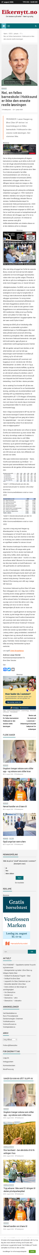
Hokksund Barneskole (13, 710)
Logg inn (6, 1058)
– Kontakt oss (8, 995)
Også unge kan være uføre (14, 841)
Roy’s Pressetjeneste (10, 1016)
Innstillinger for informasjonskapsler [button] (14, 1251)
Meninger (4, 88)
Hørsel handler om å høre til (15, 806)
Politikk (11, 838)
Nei (7, 871)
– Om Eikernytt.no (9, 992)
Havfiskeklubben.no (10, 1013)
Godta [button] (32, 1251)
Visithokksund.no (9, 1021)
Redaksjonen (7, 109)
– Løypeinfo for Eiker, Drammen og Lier (16, 981)
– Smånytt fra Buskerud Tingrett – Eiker (16, 976)
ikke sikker (10, 874)
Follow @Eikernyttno (10, 1045)
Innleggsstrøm (8, 1062)
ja (6, 868)
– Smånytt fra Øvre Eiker (11, 979)
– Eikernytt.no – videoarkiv (12, 1001)
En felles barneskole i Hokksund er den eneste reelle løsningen (11, 721)
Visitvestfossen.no (9, 1024)
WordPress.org (8, 1069)
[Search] (35, 26)
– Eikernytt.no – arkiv (10, 998)
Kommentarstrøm (9, 1065)
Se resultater (19, 883)
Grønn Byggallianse (17, 651)
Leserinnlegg (25, 710)
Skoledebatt (13, 712)
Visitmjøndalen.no (9, 1027)
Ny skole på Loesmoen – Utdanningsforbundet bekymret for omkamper (28, 722)
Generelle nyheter (9, 1146)
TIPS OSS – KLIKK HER (30, 2)
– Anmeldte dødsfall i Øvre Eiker (14, 984)
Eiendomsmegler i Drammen (13, 1019)
